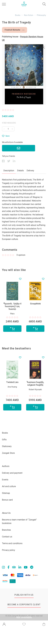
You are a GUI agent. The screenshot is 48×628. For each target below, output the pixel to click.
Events (5, 479)
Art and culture (9, 486)
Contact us (7, 536)
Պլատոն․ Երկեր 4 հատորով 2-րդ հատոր (12, 306)
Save (7, 136)
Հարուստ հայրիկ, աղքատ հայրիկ (35, 383)
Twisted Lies (12, 382)
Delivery (30, 170)
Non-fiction (28, 15)
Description (8, 170)
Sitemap (6, 493)
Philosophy (41, 15)
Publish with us (23, 595)
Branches (6, 530)
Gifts (4, 439)
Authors (5, 466)
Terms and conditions (12, 543)
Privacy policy (8, 550)
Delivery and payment (12, 473)
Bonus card (7, 500)
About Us (6, 513)
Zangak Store (8, 453)
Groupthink (35, 303)
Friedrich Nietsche (12, 30)
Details (20, 170)
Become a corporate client (24, 604)
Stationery (7, 446)
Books (17, 15)
